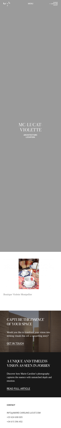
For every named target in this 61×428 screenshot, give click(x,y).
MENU (30, 4)
